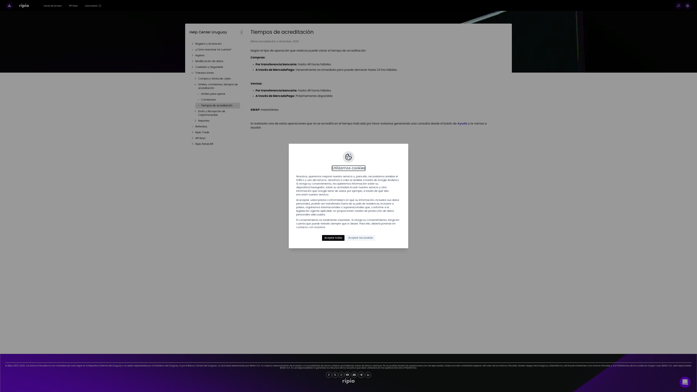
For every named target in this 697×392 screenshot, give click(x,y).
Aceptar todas (333, 238)
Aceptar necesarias (360, 238)
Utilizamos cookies (348, 168)
